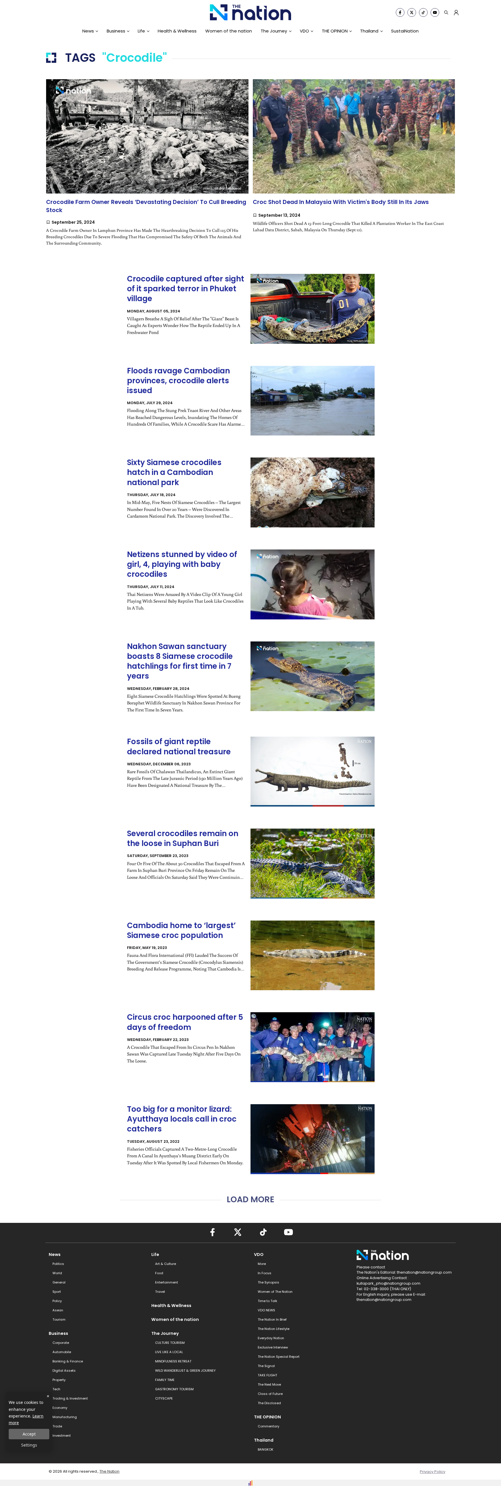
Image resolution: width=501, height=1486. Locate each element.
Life (141, 31)
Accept (29, 1434)
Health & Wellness (177, 31)
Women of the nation (228, 31)
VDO (304, 31)
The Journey (274, 31)
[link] (147, 167)
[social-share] (400, 12)
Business (116, 31)
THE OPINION (335, 31)
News (88, 31)
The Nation (109, 1471)
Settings (29, 1445)
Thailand (369, 31)
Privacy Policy (432, 1471)
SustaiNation (405, 31)
